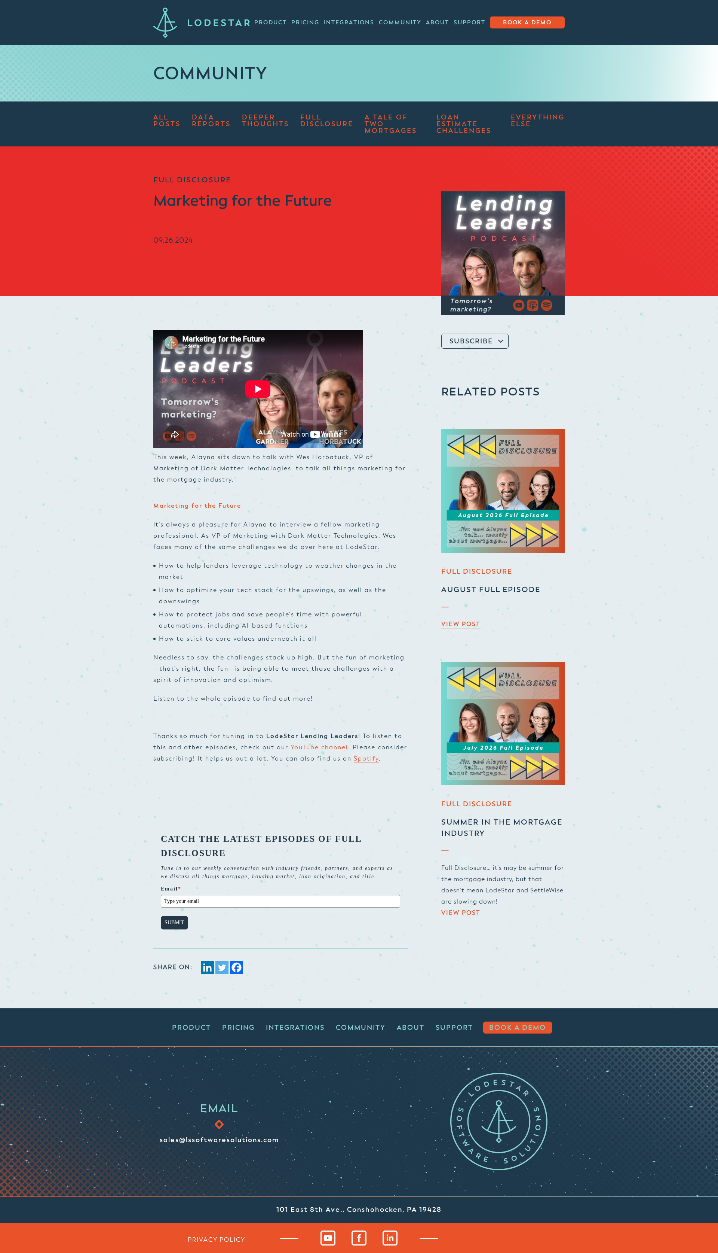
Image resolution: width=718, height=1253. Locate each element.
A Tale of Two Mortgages (391, 124)
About (437, 22)
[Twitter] (221, 967)
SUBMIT (174, 922)
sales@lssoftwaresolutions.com (219, 1139)
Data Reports (211, 121)
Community (400, 22)
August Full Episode (490, 589)
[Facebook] (236, 967)
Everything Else (538, 121)
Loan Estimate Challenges (463, 124)
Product (270, 22)
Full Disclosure (326, 121)
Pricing (305, 22)
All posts (167, 121)
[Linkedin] (207, 967)
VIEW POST (461, 624)
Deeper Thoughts (265, 121)
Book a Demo (527, 22)
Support (469, 22)
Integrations (349, 22)
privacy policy (216, 1239)
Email (171, 889)
